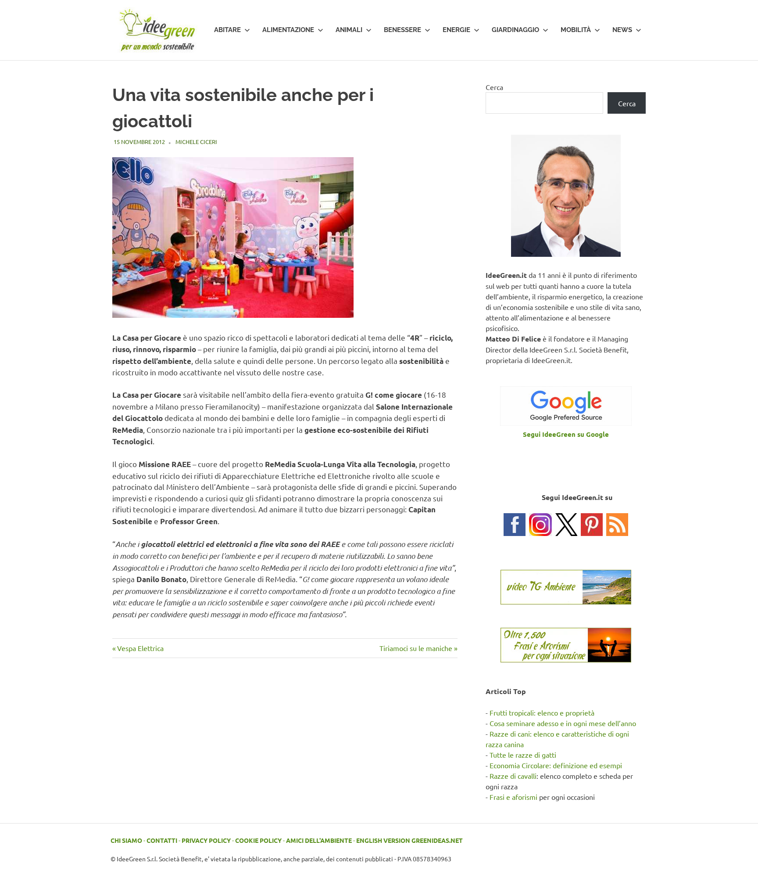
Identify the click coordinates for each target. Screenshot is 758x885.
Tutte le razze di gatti (523, 754)
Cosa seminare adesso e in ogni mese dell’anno (563, 723)
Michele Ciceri (196, 141)
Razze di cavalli (513, 775)
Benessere (402, 30)
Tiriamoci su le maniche (415, 648)
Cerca (494, 87)
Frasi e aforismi (513, 796)
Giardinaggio (515, 30)
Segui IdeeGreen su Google (566, 434)
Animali (349, 30)
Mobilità (576, 30)
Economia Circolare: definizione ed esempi (556, 765)
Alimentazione (288, 30)
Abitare (227, 30)
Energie (456, 30)
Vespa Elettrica (140, 648)
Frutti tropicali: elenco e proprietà (542, 712)
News (622, 30)
